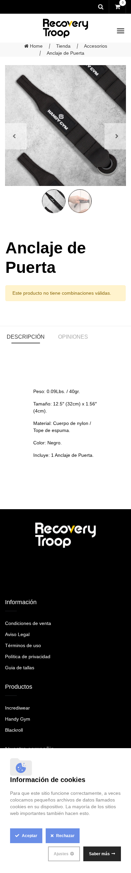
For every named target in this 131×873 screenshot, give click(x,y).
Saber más (99, 854)
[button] (14, 136)
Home (36, 46)
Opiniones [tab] (73, 337)
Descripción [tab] (26, 337)
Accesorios (95, 46)
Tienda (63, 46)
